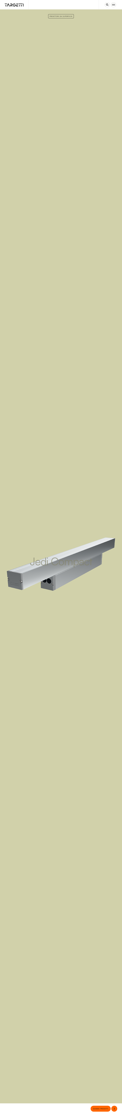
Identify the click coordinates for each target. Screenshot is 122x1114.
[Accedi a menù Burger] (113, 4)
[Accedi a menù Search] (107, 4)
